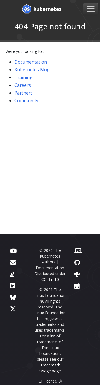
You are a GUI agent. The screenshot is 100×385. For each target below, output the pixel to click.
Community (26, 101)
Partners (23, 93)
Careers (22, 85)
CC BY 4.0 (50, 279)
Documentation (30, 62)
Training (23, 77)
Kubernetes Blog (32, 70)
